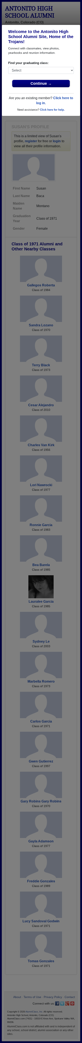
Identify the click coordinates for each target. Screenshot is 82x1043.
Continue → (41, 83)
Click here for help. (52, 109)
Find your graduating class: (28, 63)
